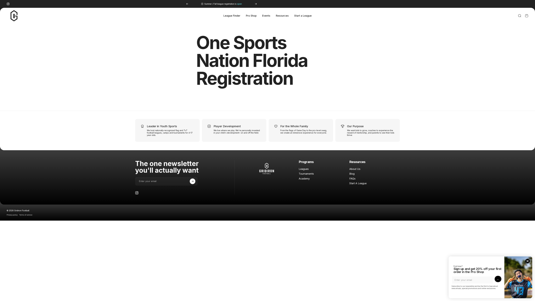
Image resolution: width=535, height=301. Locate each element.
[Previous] (187, 4)
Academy (304, 178)
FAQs (352, 178)
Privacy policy (12, 215)
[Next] (256, 4)
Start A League (358, 183)
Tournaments (306, 173)
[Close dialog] (527, 261)
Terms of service (25, 215)
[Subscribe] (192, 181)
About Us (354, 169)
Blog (352, 173)
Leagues (304, 169)
